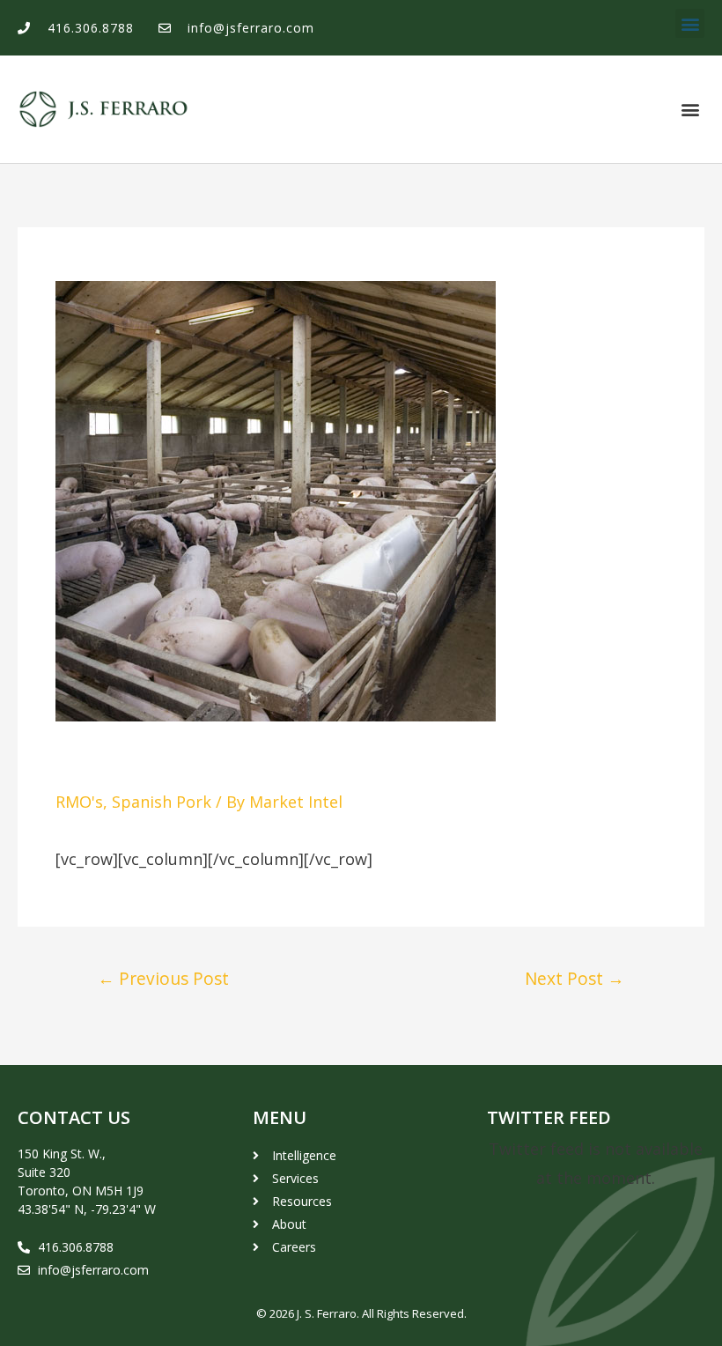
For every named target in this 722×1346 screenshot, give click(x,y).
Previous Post (163, 978)
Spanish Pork (161, 801)
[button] (689, 23)
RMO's (79, 801)
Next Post (574, 978)
